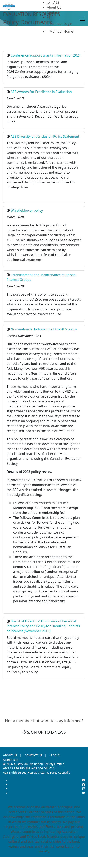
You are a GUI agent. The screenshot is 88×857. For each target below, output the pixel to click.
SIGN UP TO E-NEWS (46, 732)
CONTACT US (33, 755)
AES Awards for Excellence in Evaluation (41, 91)
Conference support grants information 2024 (46, 55)
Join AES (53, 2)
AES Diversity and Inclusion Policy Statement (45, 136)
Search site (10, 760)
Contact (53, 12)
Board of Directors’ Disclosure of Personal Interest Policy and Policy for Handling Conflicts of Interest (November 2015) (43, 626)
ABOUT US (10, 755)
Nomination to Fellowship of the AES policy (44, 329)
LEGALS (55, 755)
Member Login (61, 23)
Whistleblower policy (27, 210)
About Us (54, 7)
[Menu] (82, 19)
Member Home (61, 31)
